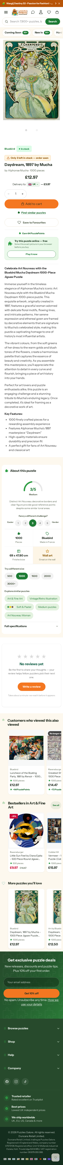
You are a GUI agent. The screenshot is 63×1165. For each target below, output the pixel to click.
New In (42, 32)
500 (9, 576)
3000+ (11, 583)
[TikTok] (25, 1081)
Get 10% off (31, 993)
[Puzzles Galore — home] (19, 12)
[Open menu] (6, 12)
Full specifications (16, 626)
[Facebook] (7, 1081)
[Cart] (57, 12)
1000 (22, 576)
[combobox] (26, 21)
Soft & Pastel (24, 607)
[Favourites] (49, 12)
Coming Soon (16, 32)
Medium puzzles (47, 607)
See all (56, 806)
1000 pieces (37, 170)
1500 (34, 576)
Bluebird (10, 148)
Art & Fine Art (15, 598)
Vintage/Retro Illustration (43, 598)
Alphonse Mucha (18, 170)
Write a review (32, 686)
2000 (47, 576)
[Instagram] (16, 1081)
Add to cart (33, 204)
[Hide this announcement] (59, 3)
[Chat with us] (33, 12)
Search (52, 21)
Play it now (31, 254)
